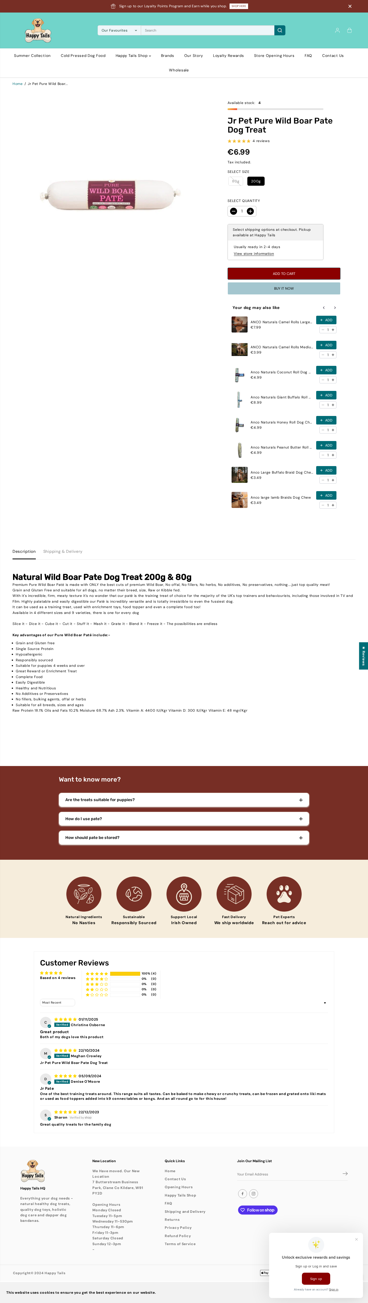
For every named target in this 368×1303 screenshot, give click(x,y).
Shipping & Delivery (63, 551)
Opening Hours (179, 1187)
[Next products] (334, 307)
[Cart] (349, 30)
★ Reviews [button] (363, 656)
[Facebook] (242, 1193)
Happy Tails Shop (132, 55)
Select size (239, 171)
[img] (66, 1019)
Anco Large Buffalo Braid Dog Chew (282, 472)
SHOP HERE (239, 6)
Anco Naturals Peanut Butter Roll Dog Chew (282, 447)
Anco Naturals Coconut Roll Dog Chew (282, 372)
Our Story (193, 55)
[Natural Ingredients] (84, 894)
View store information (254, 253)
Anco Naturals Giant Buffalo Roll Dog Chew (282, 397)
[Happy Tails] (38, 30)
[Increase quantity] (332, 330)
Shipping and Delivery (185, 1211)
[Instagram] (253, 1193)
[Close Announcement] (349, 6)
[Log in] (337, 30)
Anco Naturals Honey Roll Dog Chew (282, 422)
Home (18, 83)
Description (24, 551)
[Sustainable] (134, 894)
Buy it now (284, 288)
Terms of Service (180, 1244)
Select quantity (244, 200)
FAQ (308, 55)
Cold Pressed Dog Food (83, 55)
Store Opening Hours (274, 55)
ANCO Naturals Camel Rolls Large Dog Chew (282, 322)
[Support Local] (184, 894)
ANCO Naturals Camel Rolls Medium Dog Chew (282, 347)
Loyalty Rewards (228, 55)
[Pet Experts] (284, 894)
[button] (97, 973)
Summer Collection (32, 55)
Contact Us (333, 55)
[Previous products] (323, 307)
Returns (172, 1219)
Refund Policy (178, 1236)
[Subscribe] (345, 1174)
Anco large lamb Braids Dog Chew (281, 497)
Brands (167, 55)
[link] (46, 1171)
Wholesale (179, 70)
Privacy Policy (178, 1227)
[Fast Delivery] (234, 894)
